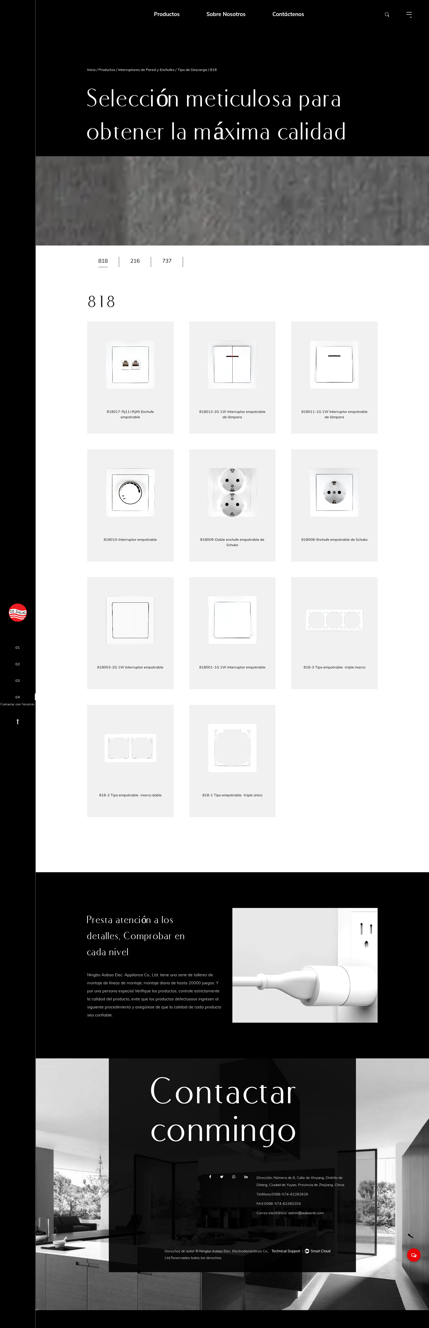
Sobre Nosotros (226, 14)
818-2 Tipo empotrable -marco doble (130, 795)
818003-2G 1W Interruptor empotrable (130, 667)
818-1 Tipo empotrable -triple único (232, 795)
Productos (107, 69)
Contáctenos (288, 14)
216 (135, 260)
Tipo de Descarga (192, 69)
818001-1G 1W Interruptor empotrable (232, 667)
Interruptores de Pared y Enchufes (146, 69)
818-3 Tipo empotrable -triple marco (334, 667)
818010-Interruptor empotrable (130, 539)
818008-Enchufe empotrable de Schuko (334, 539)
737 (167, 260)
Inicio (91, 69)
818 (103, 260)
